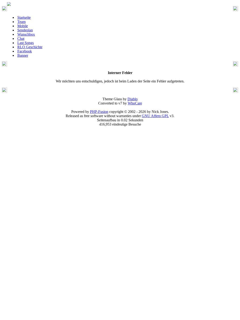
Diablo (133, 99)
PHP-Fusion (99, 112)
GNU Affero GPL (155, 116)
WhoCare (135, 103)
